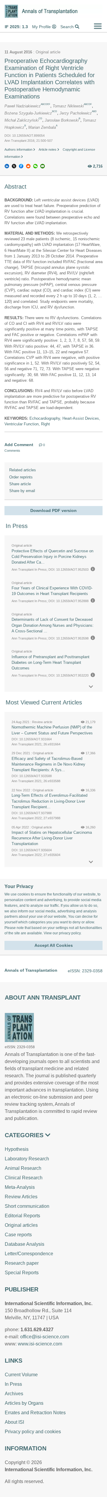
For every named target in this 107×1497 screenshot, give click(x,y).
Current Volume (21, 1374)
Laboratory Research (27, 1158)
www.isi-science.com (40, 1343)
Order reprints (21, 477)
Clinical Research (24, 1177)
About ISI (14, 1422)
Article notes (48, 149)
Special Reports (22, 1272)
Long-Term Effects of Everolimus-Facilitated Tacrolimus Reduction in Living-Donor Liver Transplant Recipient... (49, 801)
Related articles (22, 470)
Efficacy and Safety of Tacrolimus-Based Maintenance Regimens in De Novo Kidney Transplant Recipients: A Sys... (48, 764)
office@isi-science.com (44, 1336)
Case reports (18, 1234)
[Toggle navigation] (98, 26)
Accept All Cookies (53, 945)
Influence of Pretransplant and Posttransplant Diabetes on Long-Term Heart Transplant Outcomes (50, 662)
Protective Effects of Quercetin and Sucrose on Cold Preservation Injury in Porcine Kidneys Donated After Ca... (52, 556)
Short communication (27, 1206)
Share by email (22, 491)
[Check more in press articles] (91, 686)
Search (67, 26)
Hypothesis (17, 1149)
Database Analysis (24, 1244)
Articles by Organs (24, 1403)
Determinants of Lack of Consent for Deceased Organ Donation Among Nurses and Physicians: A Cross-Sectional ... (53, 625)
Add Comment (18, 444)
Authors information (18, 149)
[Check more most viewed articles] (91, 862)
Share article (20, 484)
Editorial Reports (22, 1215)
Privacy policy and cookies (33, 1431)
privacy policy (70, 933)
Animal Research (23, 1168)
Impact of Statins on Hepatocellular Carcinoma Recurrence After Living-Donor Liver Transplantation (52, 838)
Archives (14, 1393)
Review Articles (21, 1196)
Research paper (22, 1263)
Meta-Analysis (20, 1187)
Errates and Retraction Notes (35, 1412)
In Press (13, 1384)
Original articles (21, 1225)
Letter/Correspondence (29, 1253)
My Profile (42, 26)
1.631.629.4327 (37, 1329)
